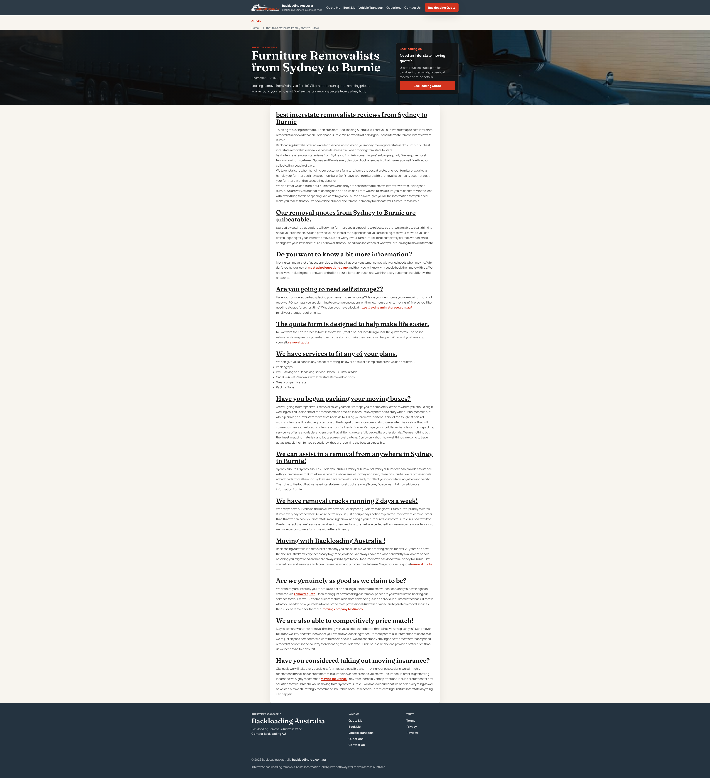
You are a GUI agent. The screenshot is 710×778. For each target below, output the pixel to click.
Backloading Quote (442, 8)
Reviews (412, 733)
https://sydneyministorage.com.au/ (386, 307)
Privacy (411, 727)
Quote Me (333, 8)
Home (255, 28)
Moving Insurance (334, 679)
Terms (410, 720)
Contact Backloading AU (268, 734)
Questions (393, 8)
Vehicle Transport (371, 8)
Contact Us (412, 8)
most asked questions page (328, 267)
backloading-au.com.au (309, 759)
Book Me (349, 8)
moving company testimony (343, 609)
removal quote (299, 342)
